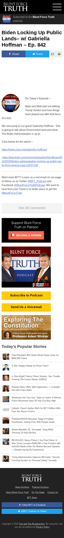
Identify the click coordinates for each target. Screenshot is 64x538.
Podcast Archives (40, 487)
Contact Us (52, 492)
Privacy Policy (43, 527)
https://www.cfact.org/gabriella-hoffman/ (24, 149)
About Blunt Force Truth (17, 492)
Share (15, 54)
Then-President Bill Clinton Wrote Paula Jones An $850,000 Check (35, 356)
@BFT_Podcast (37, 181)
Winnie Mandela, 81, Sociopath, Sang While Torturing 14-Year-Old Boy (32, 431)
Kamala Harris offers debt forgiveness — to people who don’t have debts (36, 388)
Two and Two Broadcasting (31, 524)
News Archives (22, 487)
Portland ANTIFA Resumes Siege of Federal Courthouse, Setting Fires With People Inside (33, 420)
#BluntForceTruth (12, 193)
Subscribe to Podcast (26, 295)
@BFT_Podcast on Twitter (33, 511)
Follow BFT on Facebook (33, 505)
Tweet (39, 54)
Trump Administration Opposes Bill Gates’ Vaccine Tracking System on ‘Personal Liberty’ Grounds (36, 458)
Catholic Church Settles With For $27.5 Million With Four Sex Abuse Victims (36, 410)
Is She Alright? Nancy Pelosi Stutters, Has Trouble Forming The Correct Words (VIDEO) (36, 378)
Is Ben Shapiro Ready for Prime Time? (30, 366)
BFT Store (32, 497)
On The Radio (38, 492)
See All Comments (32, 208)
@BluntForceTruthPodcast (29, 185)
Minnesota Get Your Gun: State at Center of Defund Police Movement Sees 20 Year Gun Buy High (36, 399)
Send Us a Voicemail (26, 307)
